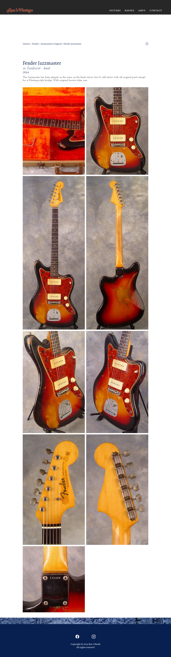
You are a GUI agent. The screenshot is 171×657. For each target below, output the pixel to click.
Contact (155, 10)
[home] (20, 10)
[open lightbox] (54, 131)
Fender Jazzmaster (72, 44)
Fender (35, 44)
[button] (115, 11)
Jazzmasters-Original (51, 44)
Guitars (26, 44)
